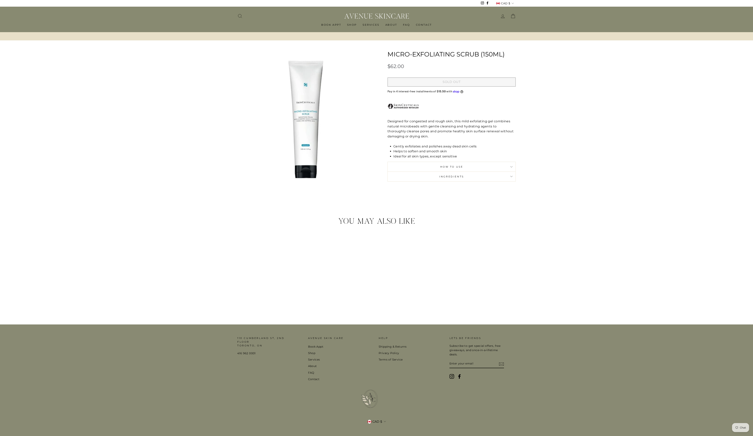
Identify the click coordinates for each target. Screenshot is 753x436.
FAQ (406, 24)
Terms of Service (391, 359)
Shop (352, 24)
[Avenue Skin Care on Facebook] (459, 376)
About (391, 24)
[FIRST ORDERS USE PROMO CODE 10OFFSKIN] (376, 36)
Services (371, 24)
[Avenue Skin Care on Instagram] (451, 376)
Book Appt (331, 24)
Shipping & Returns (393, 346)
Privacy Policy (389, 353)
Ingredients (451, 176)
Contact (424, 24)
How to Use (451, 166)
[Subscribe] (501, 363)
